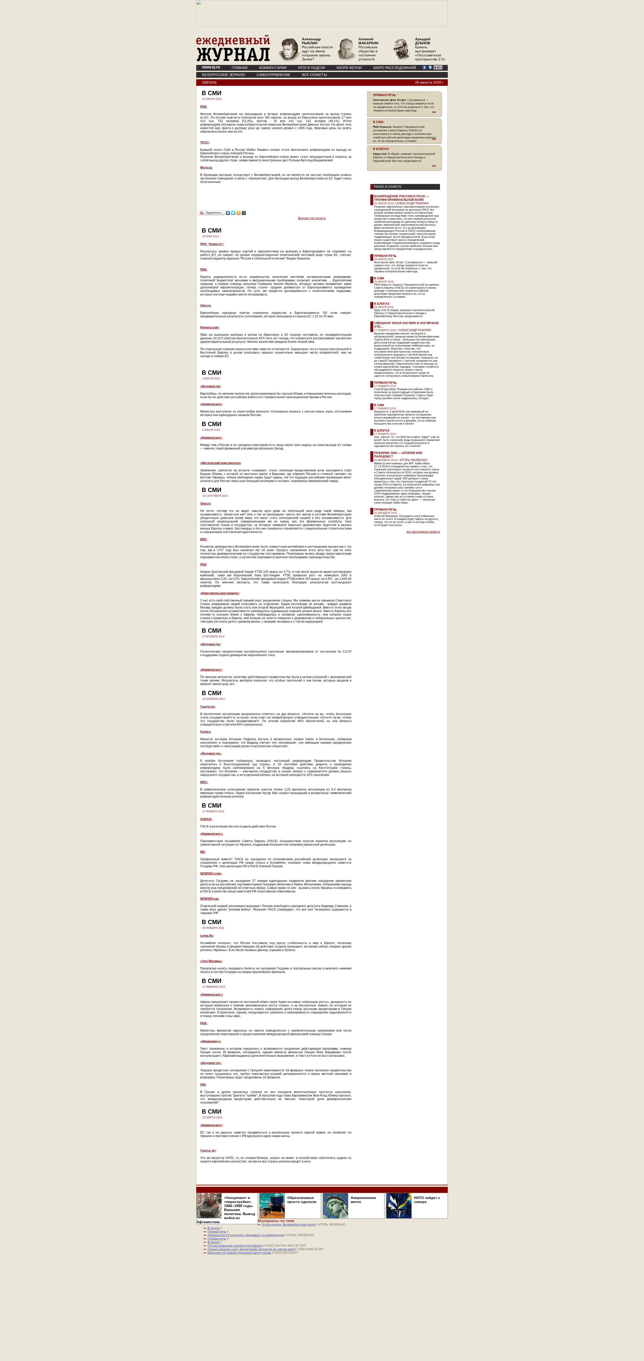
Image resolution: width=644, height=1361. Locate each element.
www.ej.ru (211, 67)
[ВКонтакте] (228, 213)
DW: (203, 1084)
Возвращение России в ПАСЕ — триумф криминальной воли (401, 198)
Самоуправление (273, 75)
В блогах (381, 304)
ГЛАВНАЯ (240, 68)
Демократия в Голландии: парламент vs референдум (246, 1235)
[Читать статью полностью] (404, 112)
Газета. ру (207, 1150)
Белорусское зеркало (223, 75)
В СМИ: (378, 122)
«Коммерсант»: (211, 834)
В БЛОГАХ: (381, 149)
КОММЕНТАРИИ (273, 68)
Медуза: (206, 167)
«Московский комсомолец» (220, 463)
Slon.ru (205, 503)
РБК (203, 564)
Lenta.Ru (206, 935)
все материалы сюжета (423, 532)
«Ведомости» (210, 386)
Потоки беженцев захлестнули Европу (235, 1245)
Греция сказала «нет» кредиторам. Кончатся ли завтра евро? (252, 1249)
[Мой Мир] (244, 213)
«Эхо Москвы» (211, 961)
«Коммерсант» (211, 404)
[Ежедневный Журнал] (233, 60)
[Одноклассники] (238, 213)
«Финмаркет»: (210, 1041)
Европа (209, 83)
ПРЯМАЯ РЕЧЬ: (385, 95)
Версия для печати (312, 218)
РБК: (203, 106)
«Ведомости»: (211, 753)
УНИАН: (206, 819)
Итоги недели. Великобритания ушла (288, 1224)
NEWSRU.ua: (209, 898)
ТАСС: (205, 142)
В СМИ (379, 278)
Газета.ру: (208, 706)
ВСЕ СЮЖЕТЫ (314, 75)
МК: (203, 852)
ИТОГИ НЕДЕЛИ (311, 68)
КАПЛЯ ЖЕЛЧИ (349, 68)
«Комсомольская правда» (219, 593)
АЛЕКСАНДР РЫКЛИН (412, 203)
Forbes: (205, 732)
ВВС (203, 539)
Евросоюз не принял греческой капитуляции (239, 1253)
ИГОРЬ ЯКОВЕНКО (413, 460)
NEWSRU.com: (211, 873)
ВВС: (204, 782)
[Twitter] (233, 213)
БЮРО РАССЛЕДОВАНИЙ (394, 68)
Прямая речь (385, 256)
